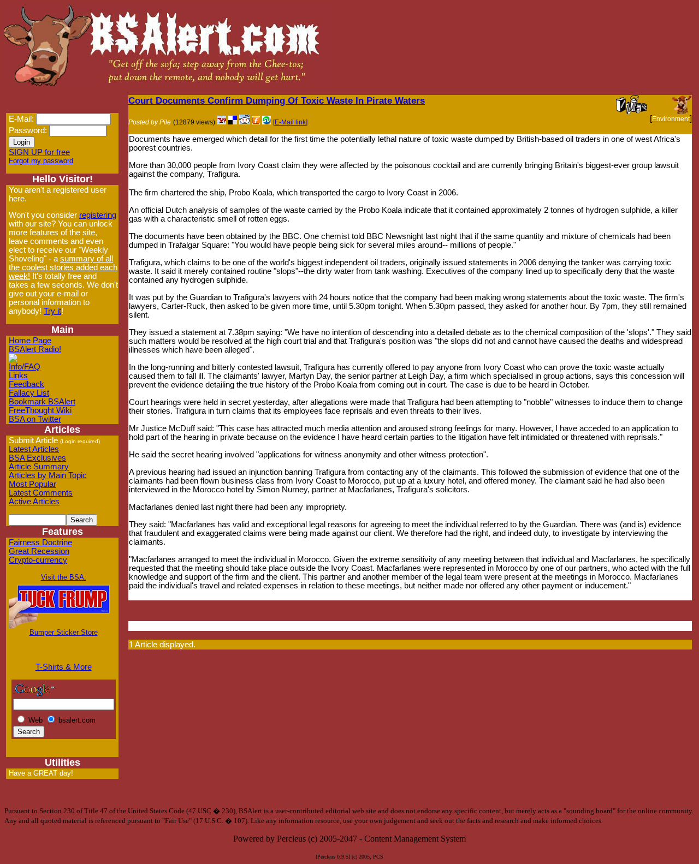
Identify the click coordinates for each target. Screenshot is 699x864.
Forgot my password (41, 161)
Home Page (30, 340)
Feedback (26, 384)
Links (18, 375)
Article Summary (39, 466)
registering (97, 215)
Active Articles (34, 501)
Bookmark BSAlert (42, 401)
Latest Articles (34, 449)
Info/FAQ (24, 366)
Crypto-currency (38, 560)
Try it (52, 311)
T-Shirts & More (63, 667)
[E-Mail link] (290, 122)
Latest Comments (41, 492)
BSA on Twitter (35, 419)
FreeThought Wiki (40, 410)
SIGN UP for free (39, 152)
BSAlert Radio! (35, 349)
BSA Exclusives (37, 458)
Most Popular (32, 484)
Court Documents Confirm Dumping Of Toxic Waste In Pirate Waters (276, 100)
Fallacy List (29, 393)
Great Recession (39, 551)
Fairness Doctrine (40, 542)
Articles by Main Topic (48, 475)
